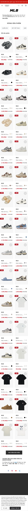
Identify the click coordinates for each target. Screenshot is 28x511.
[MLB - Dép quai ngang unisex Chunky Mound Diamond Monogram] (6, 44)
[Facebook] (8, 471)
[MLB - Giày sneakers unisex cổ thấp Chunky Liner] (6, 173)
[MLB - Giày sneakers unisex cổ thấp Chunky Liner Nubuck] (6, 405)
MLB (2, 54)
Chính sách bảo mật (10, 505)
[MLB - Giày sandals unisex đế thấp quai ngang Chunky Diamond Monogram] (6, 70)
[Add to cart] (10, 38)
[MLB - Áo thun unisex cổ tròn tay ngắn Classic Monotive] (6, 379)
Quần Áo (5, 28)
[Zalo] (20, 471)
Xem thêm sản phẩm (14, 452)
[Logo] (7, 5)
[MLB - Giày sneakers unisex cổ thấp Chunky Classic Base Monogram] (6, 353)
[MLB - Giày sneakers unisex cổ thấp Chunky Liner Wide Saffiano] (6, 302)
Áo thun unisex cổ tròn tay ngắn (9, 443)
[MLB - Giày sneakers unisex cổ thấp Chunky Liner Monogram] (6, 250)
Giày (25, 28)
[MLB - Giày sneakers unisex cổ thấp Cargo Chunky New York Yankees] (6, 95)
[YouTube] (16, 471)
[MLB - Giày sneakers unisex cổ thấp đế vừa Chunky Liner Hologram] (6, 327)
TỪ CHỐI (5, 508)
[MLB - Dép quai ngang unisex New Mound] (6, 199)
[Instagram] (12, 471)
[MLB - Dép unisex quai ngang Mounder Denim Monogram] (6, 276)
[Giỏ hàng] (26, 5)
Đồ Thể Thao (16, 28)
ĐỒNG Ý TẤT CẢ (15, 508)
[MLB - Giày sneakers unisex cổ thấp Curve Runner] (6, 147)
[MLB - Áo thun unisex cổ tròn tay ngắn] (6, 431)
